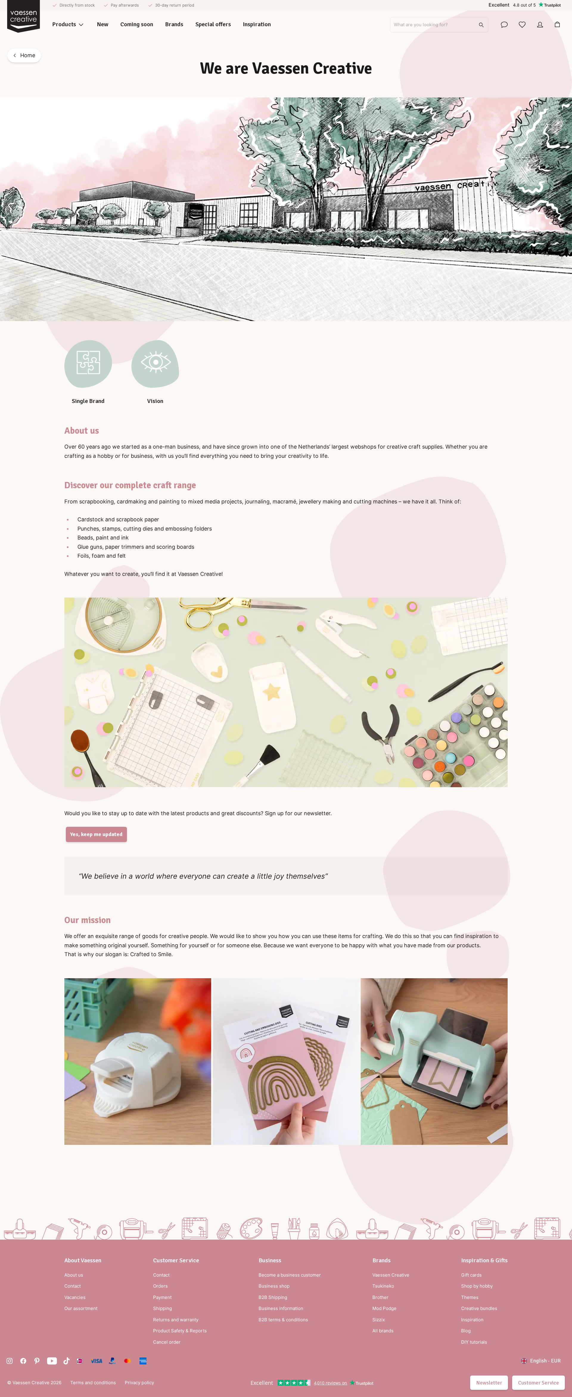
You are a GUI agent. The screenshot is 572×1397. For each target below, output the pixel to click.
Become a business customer (290, 1275)
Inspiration (472, 1319)
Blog (466, 1331)
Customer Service (538, 1382)
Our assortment (80, 1308)
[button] (82, 1260)
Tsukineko (383, 1286)
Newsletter (489, 1382)
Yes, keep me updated (96, 834)
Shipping (162, 1308)
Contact (72, 1286)
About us (73, 1275)
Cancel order (167, 1342)
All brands (383, 1331)
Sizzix (378, 1319)
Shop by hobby (477, 1286)
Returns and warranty (175, 1319)
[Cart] (557, 24)
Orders (160, 1286)
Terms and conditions (93, 1382)
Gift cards (471, 1275)
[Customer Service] (504, 25)
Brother (380, 1297)
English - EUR (545, 1360)
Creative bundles (479, 1308)
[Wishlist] (522, 25)
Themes (469, 1297)
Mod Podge (384, 1308)
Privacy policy (139, 1382)
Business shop (274, 1286)
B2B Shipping (273, 1297)
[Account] (540, 25)
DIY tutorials (474, 1342)
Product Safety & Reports (180, 1331)
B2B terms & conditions (283, 1319)
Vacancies (75, 1297)
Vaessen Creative (390, 1275)
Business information (281, 1308)
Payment (162, 1297)
